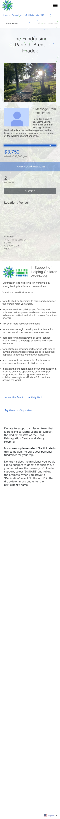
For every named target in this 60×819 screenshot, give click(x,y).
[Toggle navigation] (55, 5)
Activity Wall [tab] (35, 397)
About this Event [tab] (14, 397)
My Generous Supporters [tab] (18, 410)
